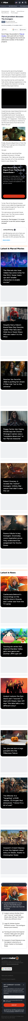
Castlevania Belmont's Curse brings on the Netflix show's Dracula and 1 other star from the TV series (14, 905)
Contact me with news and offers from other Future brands (13, 1001)
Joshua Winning (11, 21)
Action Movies (20, 11)
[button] (25, 2)
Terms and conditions (7, 975)
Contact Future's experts (8, 979)
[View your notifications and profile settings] (22, 2)
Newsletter (24, 29)
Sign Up (14, 1005)
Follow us (16, 29)
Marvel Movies (5, 12)
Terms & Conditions (10, 1011)
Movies (13, 11)
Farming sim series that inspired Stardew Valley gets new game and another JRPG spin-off (14, 934)
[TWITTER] (15, 230)
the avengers (14, 12)
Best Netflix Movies (13, 6)
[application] (14, 97)
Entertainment (5, 11)
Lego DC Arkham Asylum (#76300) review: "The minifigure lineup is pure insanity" (14, 925)
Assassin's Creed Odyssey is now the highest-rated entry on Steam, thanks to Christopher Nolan (14, 943)
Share (5, 29)
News (3, 22)
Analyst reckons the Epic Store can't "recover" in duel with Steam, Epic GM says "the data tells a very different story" (14, 916)
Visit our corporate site (12, 964)
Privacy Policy (17, 1010)
